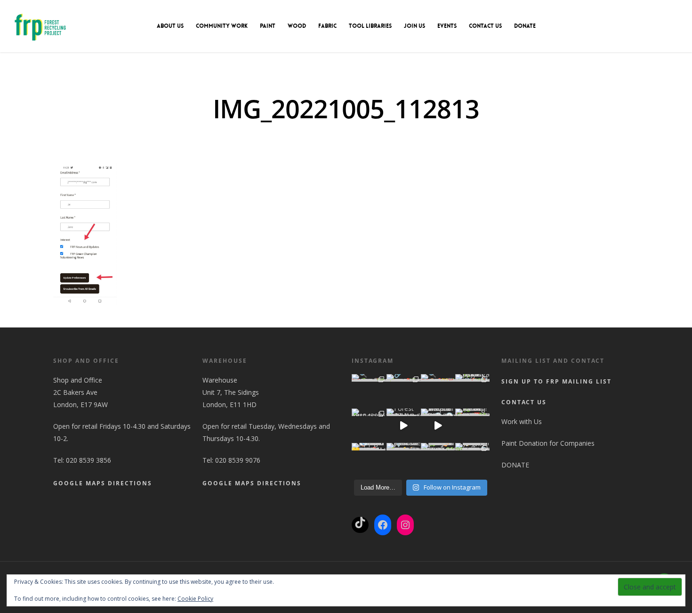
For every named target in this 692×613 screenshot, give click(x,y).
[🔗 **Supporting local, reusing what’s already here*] (403, 391)
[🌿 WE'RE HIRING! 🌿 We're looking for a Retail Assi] (472, 426)
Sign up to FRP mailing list (556, 381)
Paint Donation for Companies (548, 443)
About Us (170, 26)
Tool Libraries (370, 26)
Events (447, 26)
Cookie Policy (195, 599)
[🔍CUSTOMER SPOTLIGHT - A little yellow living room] (438, 391)
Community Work (222, 26)
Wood (297, 26)
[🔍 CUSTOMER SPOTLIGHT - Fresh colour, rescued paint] (369, 391)
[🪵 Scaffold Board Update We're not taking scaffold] (369, 460)
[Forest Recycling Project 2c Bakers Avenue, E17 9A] (403, 426)
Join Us (414, 26)
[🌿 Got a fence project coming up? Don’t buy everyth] (472, 391)
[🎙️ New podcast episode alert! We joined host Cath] (403, 460)
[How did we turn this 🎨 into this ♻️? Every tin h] (438, 460)
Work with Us (521, 421)
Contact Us (485, 26)
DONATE (525, 26)
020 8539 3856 (88, 460)
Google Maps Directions (102, 483)
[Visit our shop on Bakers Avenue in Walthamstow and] (438, 426)
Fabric (327, 26)
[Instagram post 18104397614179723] (369, 426)
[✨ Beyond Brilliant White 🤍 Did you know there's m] (472, 460)
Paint (267, 26)
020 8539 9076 (237, 460)
